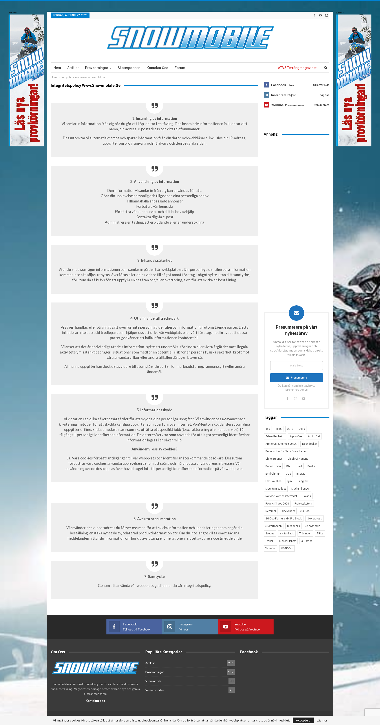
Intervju (300, 473)
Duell (299, 466)
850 (267, 428)
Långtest (303, 481)
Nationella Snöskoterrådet (281, 496)
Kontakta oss (157, 68)
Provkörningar (96, 68)
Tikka (320, 533)
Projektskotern (303, 503)
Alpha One (296, 436)
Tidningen (305, 533)
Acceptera (303, 720)
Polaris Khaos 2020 (277, 503)
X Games (306, 541)
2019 (302, 428)
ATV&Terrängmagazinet (297, 68)
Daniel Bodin (273, 466)
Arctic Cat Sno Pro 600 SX (281, 443)
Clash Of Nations (298, 458)
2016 (279, 428)
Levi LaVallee (273, 481)
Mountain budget (275, 488)
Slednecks (293, 526)
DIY (288, 466)
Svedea (269, 533)
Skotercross (314, 518)
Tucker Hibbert (287, 541)
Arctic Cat (314, 436)
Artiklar (73, 68)
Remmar (270, 511)
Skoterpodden (129, 68)
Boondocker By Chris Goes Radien (286, 451)
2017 (290, 428)
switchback (287, 533)
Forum (180, 68)
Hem (57, 68)
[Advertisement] (296, 209)
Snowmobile (312, 526)
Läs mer (322, 720)
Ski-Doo (304, 511)
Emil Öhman (272, 473)
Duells (311, 466)
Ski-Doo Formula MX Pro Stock (283, 518)
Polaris (307, 496)
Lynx (289, 481)
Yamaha (270, 548)
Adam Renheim (274, 436)
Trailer (269, 541)
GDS (288, 473)
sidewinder (288, 511)
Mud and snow (300, 488)
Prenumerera (299, 377)
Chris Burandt (273, 458)
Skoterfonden (273, 526)
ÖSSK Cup (287, 548)
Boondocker (309, 443)
